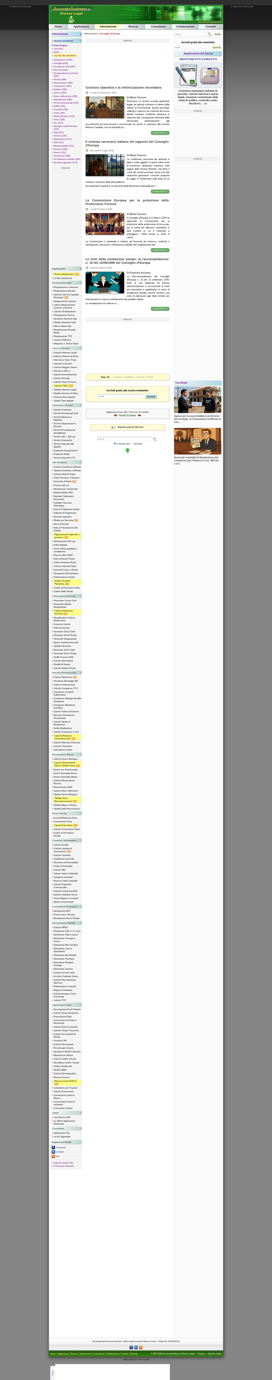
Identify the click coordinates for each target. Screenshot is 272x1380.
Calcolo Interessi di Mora (66, 356)
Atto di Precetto (61, 524)
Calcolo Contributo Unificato (67, 467)
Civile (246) (59, 113)
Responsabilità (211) (64, 146)
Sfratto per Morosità (64, 520)
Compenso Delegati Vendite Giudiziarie (67, 699)
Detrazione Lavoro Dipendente (63, 950)
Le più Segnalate (62, 1136)
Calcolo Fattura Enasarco (66, 711)
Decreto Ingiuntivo (63, 516)
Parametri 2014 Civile (64, 631)
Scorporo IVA (60, 1040)
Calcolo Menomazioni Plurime (64, 782)
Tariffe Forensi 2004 (64, 657)
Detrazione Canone (63, 969)
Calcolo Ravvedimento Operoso (65, 981)
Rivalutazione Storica (64, 315)
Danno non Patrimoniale (66, 769)
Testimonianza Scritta (64, 577)
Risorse (133, 26)
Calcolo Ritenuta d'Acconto (67, 742)
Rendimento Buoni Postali (66, 918)
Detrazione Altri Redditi (65, 955)
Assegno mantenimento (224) (65, 127)
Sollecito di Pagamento (65, 513)
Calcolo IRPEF (61, 927)
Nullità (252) (60, 106)
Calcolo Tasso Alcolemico (66, 1013)
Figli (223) (59, 132)
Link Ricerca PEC (62, 1117)
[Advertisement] (65, 217)
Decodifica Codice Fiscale (66, 1062)
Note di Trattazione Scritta (66, 509)
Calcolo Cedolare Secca (65, 894)
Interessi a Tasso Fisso (65, 360)
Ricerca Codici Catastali (65, 880)
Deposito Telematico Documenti (64, 497)
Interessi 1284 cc (62, 371)
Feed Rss (58, 48)
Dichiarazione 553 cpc (65, 541)
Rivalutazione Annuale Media (65, 331)
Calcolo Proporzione (64, 1091)
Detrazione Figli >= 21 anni (67, 931)
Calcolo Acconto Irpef (64, 972)
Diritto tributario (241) (64, 116)
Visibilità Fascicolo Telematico (63, 504)
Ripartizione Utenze (63, 1055)
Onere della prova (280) (65, 96)
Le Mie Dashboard (63, 278)
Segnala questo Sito (63, 1162)
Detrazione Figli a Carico (66, 934)
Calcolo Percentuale (64, 1044)
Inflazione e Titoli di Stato (66, 343)
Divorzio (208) (61, 149)
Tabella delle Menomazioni (67, 808)
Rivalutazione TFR (63, 336)
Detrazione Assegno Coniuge (64, 963)
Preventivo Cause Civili (65, 600)
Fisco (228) (59, 119)
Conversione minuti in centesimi (64, 1103)
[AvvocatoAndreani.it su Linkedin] (136, 1347)
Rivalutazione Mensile (64, 291)
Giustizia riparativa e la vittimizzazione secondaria (123, 87)
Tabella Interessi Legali (65, 389)
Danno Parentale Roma (65, 773)
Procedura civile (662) (64, 66)
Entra (217, 34)
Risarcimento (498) (63, 82)
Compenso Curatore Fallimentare (64, 693)
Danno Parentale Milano (66, 777)
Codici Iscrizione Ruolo (65, 562)
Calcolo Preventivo (63, 746)
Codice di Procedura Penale (64, 834)
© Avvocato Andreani (63, 1166)
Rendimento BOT (62, 911)
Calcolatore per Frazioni (65, 1088)
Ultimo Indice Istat (62, 326)
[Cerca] (155, 439)
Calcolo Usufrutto (62, 855)
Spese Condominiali (63, 902)
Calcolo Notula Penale (65, 668)
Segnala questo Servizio (131, 427)
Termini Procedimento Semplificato (64, 431)
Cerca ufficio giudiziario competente (65, 550)
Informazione (108, 26)
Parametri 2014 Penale (65, 635)
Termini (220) (60, 135)
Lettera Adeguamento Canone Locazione (64, 306)
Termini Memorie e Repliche (63, 418)
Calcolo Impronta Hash (65, 566)
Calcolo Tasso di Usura (65, 382)
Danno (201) (60, 152)
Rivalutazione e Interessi (66, 287)
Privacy (201, 1354)
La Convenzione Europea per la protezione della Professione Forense (127, 202)
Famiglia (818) (61, 63)
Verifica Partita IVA (63, 1066)
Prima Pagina (61, 45)
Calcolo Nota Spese (63, 660)
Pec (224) (58, 123)
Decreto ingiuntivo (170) (65, 162)
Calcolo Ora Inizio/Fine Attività (65, 1035)
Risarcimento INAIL (63, 787)
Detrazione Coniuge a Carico (64, 939)
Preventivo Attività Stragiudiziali (62, 605)
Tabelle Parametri (62, 646)
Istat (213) (59, 142)
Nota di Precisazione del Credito (66, 529)
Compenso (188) (62, 155)
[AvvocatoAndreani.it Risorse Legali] (72, 11)
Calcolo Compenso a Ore (66, 732)
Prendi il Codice (127, 415)
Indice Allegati (60, 545)
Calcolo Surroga (62, 378)
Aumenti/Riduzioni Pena (65, 818)
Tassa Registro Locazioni (66, 898)
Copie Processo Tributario (66, 477)
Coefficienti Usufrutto (64, 859)
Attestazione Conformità (65, 489)
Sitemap (134, 1354)
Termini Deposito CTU (64, 457)
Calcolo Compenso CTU (66, 688)
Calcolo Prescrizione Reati (67, 829)
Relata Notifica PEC (63, 492)
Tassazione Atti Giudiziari (66, 573)
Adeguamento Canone (65, 301)
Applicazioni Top (62, 1133)
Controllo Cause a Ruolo (66, 569)
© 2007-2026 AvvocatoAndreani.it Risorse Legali (172, 1354)
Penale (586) (60, 79)
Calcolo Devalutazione (65, 311)
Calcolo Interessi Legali (65, 352)
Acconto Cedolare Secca (66, 976)
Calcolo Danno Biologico (66, 759)
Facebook (61, 1147)
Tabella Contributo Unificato (67, 470)
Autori (56, 52)
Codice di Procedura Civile (67, 587)
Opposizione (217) (63, 139)
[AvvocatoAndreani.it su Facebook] (131, 1347)
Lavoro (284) (60, 92)
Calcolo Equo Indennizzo (66, 790)
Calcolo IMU (60, 870)
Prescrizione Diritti (62, 1016)
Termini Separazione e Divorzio (65, 425)
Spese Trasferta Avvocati (66, 642)
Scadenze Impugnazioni (65, 450)
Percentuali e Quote (63, 1048)
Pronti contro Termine (64, 914)
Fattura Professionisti (64, 684)
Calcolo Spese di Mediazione (62, 723)
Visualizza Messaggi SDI (66, 681)
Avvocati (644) (61, 70)
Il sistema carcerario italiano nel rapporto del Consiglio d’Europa (127, 143)
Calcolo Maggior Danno (65, 367)
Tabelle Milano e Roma (65, 805)
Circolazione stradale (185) (67, 159)
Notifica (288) (60, 89)
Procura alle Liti (61, 485)
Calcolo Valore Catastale (66, 873)
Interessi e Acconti (63, 363)
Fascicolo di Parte (63, 481)
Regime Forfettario (63, 990)
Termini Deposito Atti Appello (64, 445)
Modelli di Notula (62, 664)
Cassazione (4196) (63, 59)
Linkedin (60, 1152)
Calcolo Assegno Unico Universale (65, 995)
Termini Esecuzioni (63, 440)
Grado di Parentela (63, 866)
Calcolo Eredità (61, 845)
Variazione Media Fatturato (67, 1051)
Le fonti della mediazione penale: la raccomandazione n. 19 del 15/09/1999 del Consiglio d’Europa (127, 260)
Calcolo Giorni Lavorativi (66, 1027)
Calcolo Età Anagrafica (65, 1073)
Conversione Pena (63, 821)
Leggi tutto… (160, 132)
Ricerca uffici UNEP (63, 555)
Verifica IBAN (60, 1070)
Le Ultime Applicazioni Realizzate (64, 1122)
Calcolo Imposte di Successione (63, 849)
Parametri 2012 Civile (64, 650)
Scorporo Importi (62, 624)
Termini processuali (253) (66, 102)
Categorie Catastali (63, 877)
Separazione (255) (63, 99)
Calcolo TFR (60, 1000)
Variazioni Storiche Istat (65, 318)
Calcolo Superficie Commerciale (62, 885)
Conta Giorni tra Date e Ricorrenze (65, 1021)
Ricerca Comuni (61, 1077)
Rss (58, 1156)
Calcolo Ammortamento (65, 374)
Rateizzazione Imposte (65, 986)
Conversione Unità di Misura (64, 1096)
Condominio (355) (62, 86)
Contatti (211, 26)
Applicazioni (81, 26)
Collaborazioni (185, 26)
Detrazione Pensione (64, 958)
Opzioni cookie (215, 1354)
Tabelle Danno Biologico (65, 794)
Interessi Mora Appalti (64, 397)
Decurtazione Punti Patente (67, 1009)
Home (58, 26)
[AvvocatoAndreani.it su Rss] (140, 1347)
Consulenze (158, 26)
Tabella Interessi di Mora (66, 393)
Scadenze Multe (62, 454)
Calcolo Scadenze (62, 409)
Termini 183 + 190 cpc (65, 436)
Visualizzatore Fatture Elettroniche (64, 619)
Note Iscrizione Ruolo (64, 558)
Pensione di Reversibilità (66, 862)
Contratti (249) (61, 109)
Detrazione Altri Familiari (66, 945)
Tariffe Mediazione (63, 728)
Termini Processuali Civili (66, 413)
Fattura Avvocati (62, 627)
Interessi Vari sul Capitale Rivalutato (66, 296)
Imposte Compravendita (65, 891)
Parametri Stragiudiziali (65, 639)
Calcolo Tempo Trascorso (66, 1030)
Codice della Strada (63, 591)
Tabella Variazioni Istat (65, 322)
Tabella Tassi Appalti (64, 400)
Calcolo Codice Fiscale (65, 1059)
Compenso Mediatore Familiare (64, 706)
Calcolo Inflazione (62, 340)
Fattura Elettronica (63, 677)
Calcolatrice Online (63, 749)
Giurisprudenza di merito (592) (66, 74)
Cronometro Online (63, 1108)
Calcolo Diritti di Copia (64, 474)
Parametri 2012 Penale (65, 653)
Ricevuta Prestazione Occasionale (64, 716)
